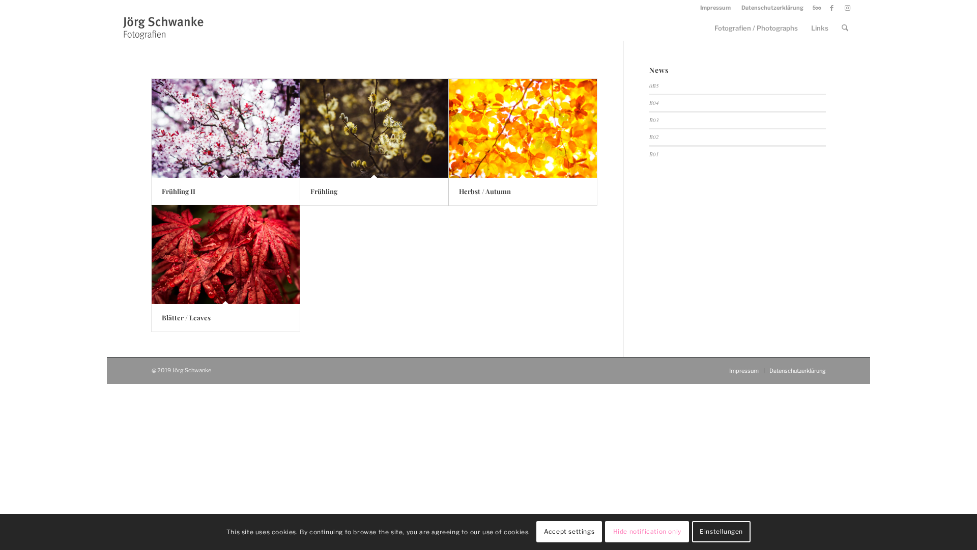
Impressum (715, 7)
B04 (654, 102)
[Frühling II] (226, 128)
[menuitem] (715, 7)
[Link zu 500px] (816, 7)
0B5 (654, 86)
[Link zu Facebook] (831, 7)
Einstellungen (721, 532)
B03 (654, 120)
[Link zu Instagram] (847, 7)
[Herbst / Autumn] (523, 128)
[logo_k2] (166, 28)
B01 (654, 154)
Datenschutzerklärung (772, 7)
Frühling (323, 191)
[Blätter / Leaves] (226, 254)
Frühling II (178, 191)
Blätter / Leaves (186, 317)
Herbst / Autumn (485, 191)
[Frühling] (374, 128)
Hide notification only (647, 532)
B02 (654, 137)
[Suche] (845, 28)
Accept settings (569, 532)
